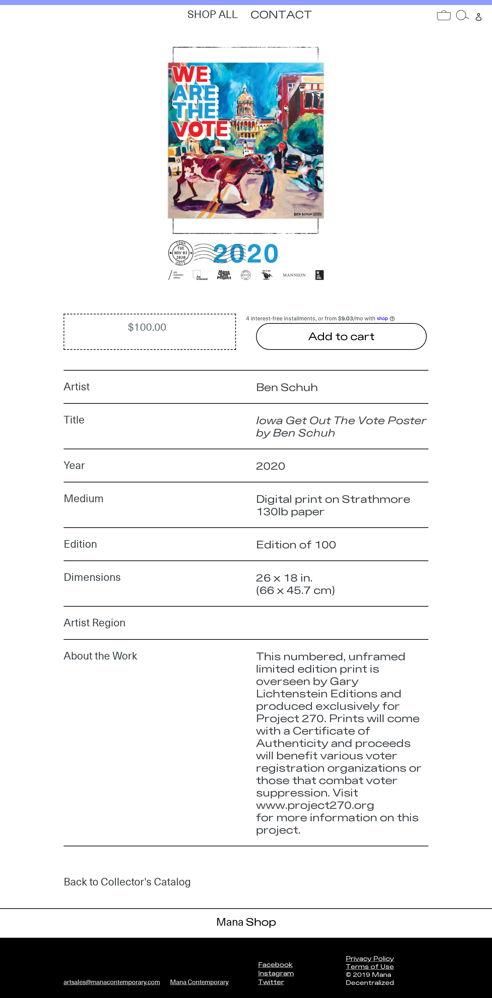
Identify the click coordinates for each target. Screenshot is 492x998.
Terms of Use (370, 966)
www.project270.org (315, 804)
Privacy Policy (370, 958)
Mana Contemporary (199, 982)
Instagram (276, 973)
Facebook (275, 964)
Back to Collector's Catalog (127, 882)
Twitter (271, 981)
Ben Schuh (287, 387)
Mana (246, 922)
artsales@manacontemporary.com (112, 982)
